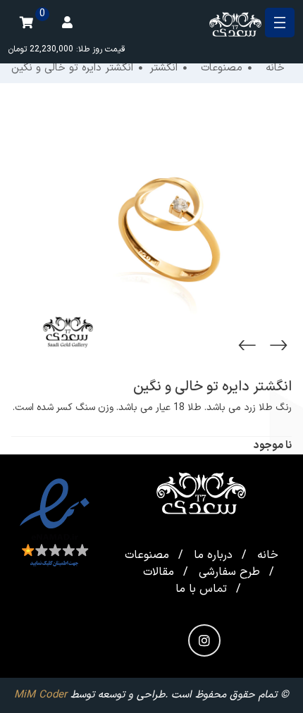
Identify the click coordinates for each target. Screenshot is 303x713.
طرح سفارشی (229, 572)
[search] (5, 84)
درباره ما (213, 555)
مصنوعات (147, 555)
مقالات (158, 572)
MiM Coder (40, 695)
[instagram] (204, 640)
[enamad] (55, 523)
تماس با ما (201, 589)
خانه (267, 555)
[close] (280, 22)
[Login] (67, 22)
